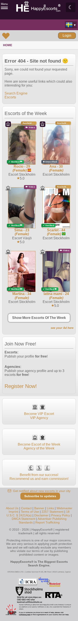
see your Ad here (62, 327)
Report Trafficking (47, 522)
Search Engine (16, 93)
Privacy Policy (60, 515)
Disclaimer (41, 515)
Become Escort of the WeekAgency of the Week (39, 446)
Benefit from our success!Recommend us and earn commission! (39, 477)
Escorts (10, 97)
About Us (12, 508)
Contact (26, 508)
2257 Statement (52, 511)
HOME (7, 45)
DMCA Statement (23, 518)
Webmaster (64, 508)
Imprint (13, 511)
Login (67, 35)
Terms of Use (30, 511)
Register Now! (21, 386)
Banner (39, 508)
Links (50, 508)
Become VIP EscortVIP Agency (39, 415)
